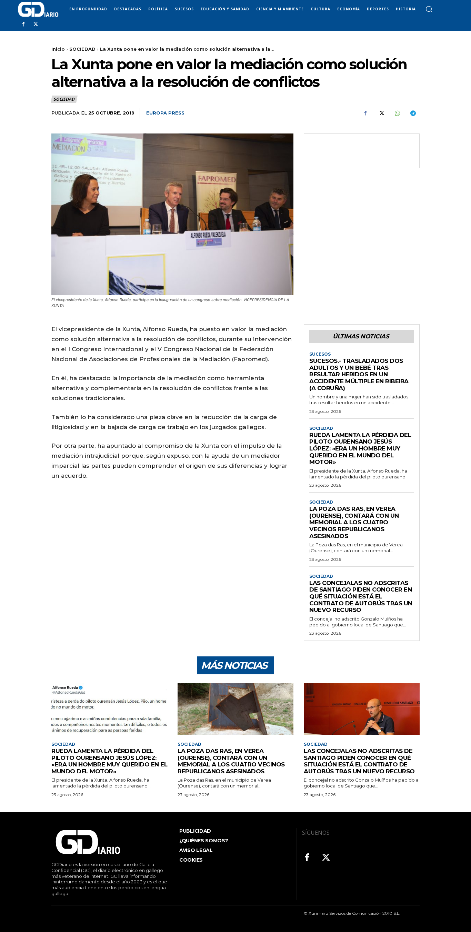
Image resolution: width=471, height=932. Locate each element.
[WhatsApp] (397, 113)
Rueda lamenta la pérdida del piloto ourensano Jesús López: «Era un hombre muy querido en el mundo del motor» (360, 448)
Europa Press (165, 113)
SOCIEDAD (82, 49)
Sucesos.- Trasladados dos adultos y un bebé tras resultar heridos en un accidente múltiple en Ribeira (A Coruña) (359, 374)
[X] (35, 24)
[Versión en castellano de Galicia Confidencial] (38, 9)
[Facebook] (23, 24)
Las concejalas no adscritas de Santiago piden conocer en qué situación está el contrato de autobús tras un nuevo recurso (360, 596)
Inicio (58, 49)
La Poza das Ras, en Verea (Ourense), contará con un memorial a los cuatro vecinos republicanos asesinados (354, 522)
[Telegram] (413, 113)
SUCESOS (320, 354)
